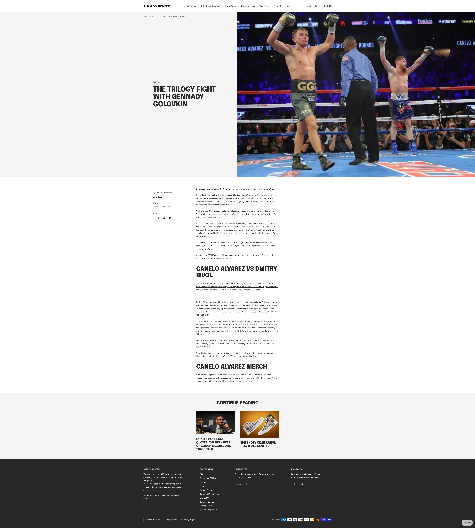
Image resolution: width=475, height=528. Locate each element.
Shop (202, 486)
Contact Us (205, 498)
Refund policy (206, 506)
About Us (204, 474)
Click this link (227, 381)
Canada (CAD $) (151, 520)
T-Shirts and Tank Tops (210, 6)
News (152, 16)
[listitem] (154, 218)
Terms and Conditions (209, 494)
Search (308, 6)
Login (317, 6)
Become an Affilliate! (208, 478)
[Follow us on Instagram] (301, 484)
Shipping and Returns (209, 510)
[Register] (272, 484)
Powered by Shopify (187, 520)
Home (145, 16)
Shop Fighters (191, 6)
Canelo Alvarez (166, 207)
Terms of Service (207, 502)
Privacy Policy (206, 490)
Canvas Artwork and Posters (236, 6)
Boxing (156, 82)
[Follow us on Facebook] (294, 484)
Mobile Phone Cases (261, 6)
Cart (327, 6)
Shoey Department (282, 6)
